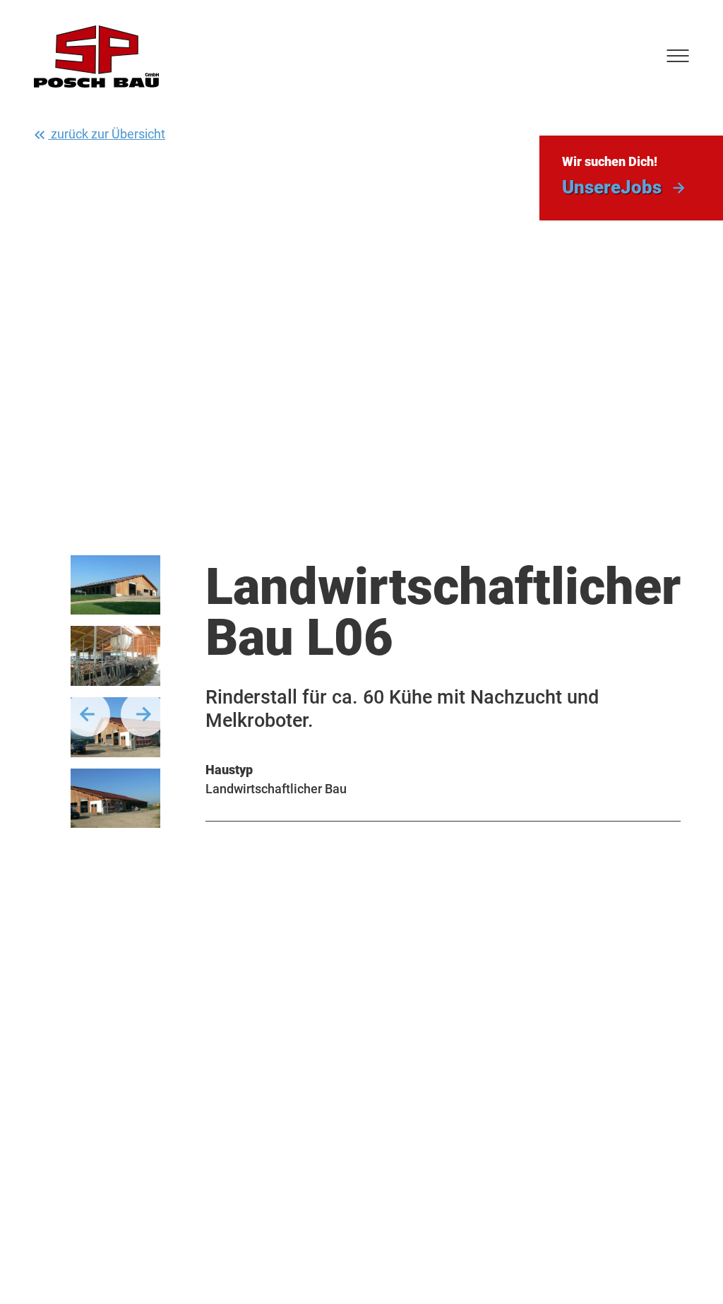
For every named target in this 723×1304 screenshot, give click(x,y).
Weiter (143, 714)
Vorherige (87, 714)
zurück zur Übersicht (106, 133)
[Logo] (96, 56)
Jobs (612, 187)
